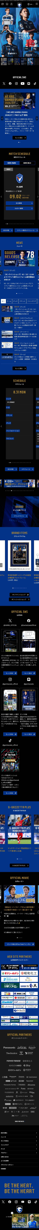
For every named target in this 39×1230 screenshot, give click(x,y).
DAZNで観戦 (19, 208)
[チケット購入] (2, 4)
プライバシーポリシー (7, 1165)
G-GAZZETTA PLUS (19, 865)
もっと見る (18, 138)
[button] (38, 32)
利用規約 (3, 1169)
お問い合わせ (5, 1157)
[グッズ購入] (7, 4)
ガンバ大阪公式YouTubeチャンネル (19, 944)
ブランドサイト (19, 516)
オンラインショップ (18, 594)
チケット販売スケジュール (25, 230)
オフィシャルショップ (19, 599)
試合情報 (19, 203)
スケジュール (25, 469)
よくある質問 (5, 1161)
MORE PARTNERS (19, 1121)
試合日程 (6, 230)
